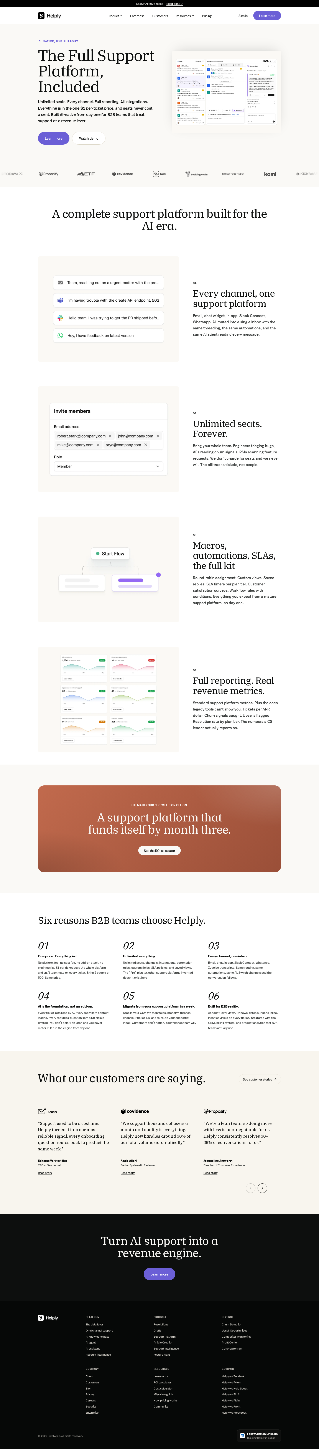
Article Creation (163, 1342)
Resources (183, 15)
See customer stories (257, 1079)
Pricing (207, 15)
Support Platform (165, 1336)
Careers (91, 1400)
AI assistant (93, 1348)
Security (91, 1406)
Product (113, 15)
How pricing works (165, 1400)
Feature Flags (162, 1354)
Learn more (270, 15)
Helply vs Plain (231, 1400)
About (89, 1376)
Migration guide (163, 1394)
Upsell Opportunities (234, 1330)
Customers (160, 15)
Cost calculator (163, 1388)
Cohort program (232, 1348)
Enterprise (137, 15)
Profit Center (230, 1342)
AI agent (91, 1342)
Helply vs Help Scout (234, 1388)
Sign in (243, 15)
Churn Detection (232, 1324)
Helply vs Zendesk (233, 1376)
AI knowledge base (97, 1336)
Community (161, 1406)
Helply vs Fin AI (231, 1394)
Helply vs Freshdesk (234, 1412)
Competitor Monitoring (236, 1336)
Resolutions (161, 1324)
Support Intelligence (166, 1348)
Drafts (157, 1330)
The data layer (94, 1324)
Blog (88, 1388)
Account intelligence (98, 1354)
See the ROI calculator (159, 851)
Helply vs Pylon (231, 1382)
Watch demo (88, 138)
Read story (45, 1173)
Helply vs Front (231, 1406)
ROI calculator (162, 1382)
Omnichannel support (99, 1330)
